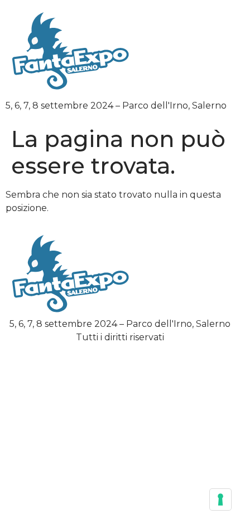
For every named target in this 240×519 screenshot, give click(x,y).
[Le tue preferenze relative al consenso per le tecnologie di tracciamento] (220, 499)
